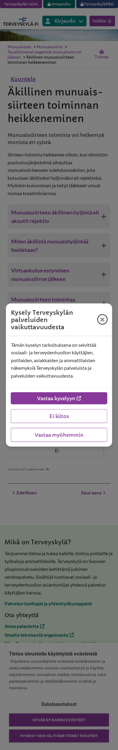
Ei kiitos (59, 416)
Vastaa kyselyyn (56, 398)
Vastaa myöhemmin (59, 435)
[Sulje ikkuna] (102, 319)
